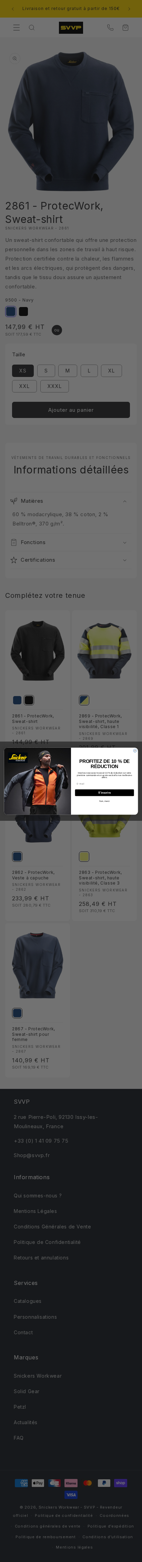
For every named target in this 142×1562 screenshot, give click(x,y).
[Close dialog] (134, 750)
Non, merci (104, 801)
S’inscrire (104, 792)
